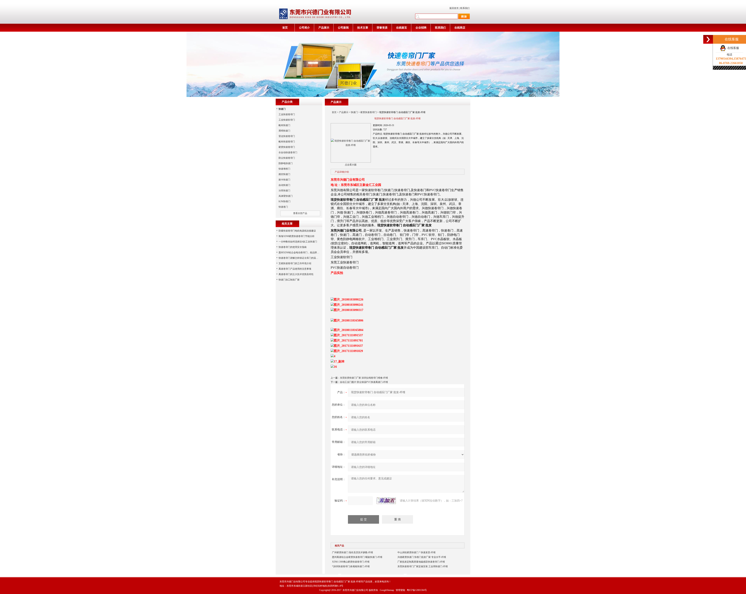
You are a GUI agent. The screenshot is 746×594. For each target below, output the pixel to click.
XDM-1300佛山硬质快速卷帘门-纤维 (351, 561)
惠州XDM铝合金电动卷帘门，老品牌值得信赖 (302, 252)
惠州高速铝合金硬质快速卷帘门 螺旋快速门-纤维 (357, 557)
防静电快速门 (286, 163)
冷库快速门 (284, 190)
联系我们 (465, 8)
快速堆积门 (284, 168)
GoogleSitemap (387, 590)
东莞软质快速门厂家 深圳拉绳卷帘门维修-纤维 (364, 377)
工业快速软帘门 (287, 119)
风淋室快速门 (286, 196)
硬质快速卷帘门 (368, 112)
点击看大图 (350, 164)
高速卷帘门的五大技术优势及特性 (296, 274)
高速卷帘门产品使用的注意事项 (295, 268)
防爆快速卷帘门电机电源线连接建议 (297, 230)
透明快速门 (284, 130)
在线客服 (732, 48)
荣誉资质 (382, 27)
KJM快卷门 (284, 201)
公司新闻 (343, 27)
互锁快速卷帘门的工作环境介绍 (295, 263)
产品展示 (323, 27)
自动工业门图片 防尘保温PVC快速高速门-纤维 (364, 382)
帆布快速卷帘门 (287, 141)
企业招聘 (421, 27)
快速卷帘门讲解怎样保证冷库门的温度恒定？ (302, 258)
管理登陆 (400, 590)
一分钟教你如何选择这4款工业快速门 (298, 241)
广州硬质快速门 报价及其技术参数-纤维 (352, 552)
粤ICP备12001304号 (417, 590)
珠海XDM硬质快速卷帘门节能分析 (297, 236)
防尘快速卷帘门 (287, 158)
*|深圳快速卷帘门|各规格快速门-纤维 (351, 566)
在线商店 (459, 27)
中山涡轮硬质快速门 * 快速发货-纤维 (416, 552)
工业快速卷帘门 (287, 114)
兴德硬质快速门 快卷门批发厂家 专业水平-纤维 (421, 557)
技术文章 (362, 27)
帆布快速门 (284, 125)
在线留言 (401, 27)
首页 (285, 27)
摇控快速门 (284, 174)
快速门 (354, 112)
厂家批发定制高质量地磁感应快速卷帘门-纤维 (421, 561)
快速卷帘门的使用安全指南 (293, 247)
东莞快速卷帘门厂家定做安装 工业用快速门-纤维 (422, 566)
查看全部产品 (300, 213)
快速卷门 (283, 207)
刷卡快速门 (284, 179)
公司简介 (304, 27)
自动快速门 (284, 185)
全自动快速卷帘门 (288, 152)
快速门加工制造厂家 (289, 279)
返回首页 (454, 8)
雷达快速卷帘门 (287, 136)
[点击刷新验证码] (386, 500)
